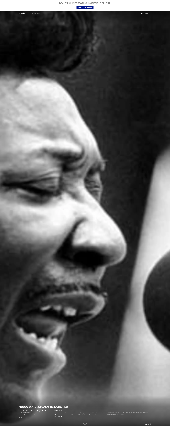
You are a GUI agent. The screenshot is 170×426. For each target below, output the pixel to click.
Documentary (22, 415)
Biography (30, 415)
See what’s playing (85, 7)
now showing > (118, 414)
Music (35, 415)
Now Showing (35, 13)
